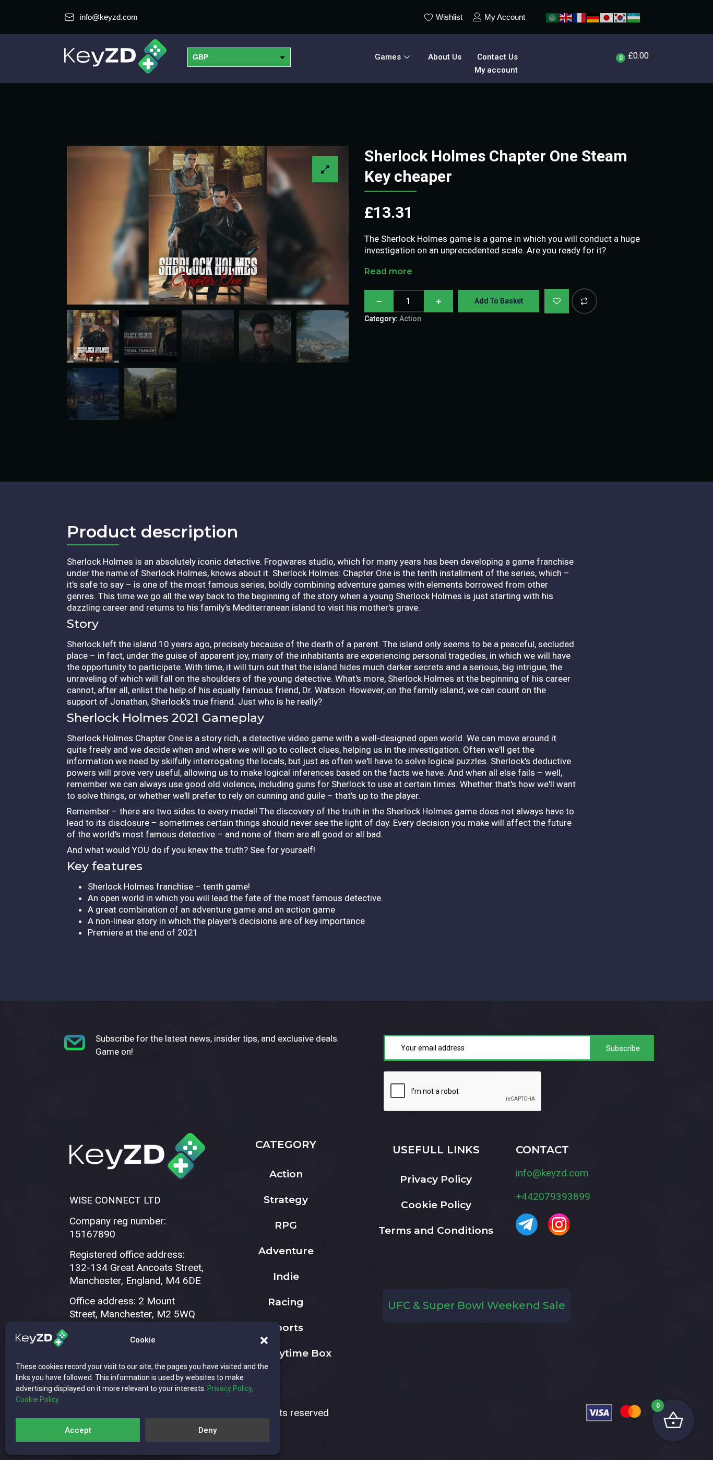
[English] (566, 17)
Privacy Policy (436, 1179)
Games (388, 57)
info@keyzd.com (552, 1173)
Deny (207, 1430)
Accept (78, 1430)
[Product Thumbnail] (325, 169)
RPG (286, 1225)
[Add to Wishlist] (556, 301)
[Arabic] (553, 17)
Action (410, 318)
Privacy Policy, (230, 1388)
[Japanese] (607, 17)
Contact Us (497, 57)
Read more (388, 271)
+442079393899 (553, 1196)
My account (496, 70)
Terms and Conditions (435, 1230)
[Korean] (620, 17)
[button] (264, 1340)
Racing (286, 1302)
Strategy (286, 1200)
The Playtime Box (285, 1353)
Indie (286, 1276)
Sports (286, 1328)
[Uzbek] (634, 17)
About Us (444, 57)
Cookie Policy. (38, 1399)
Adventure (286, 1251)
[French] (580, 17)
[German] (593, 17)
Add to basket (498, 301)
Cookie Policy (436, 1205)
